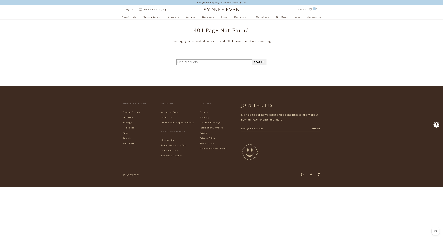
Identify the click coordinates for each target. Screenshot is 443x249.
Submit (316, 128)
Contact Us (167, 140)
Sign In (129, 9)
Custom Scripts (131, 112)
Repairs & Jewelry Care (174, 145)
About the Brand (170, 112)
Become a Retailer (171, 156)
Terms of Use (207, 143)
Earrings (127, 123)
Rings (126, 133)
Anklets (127, 138)
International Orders (211, 128)
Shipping (204, 117)
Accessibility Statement (213, 148)
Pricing (203, 133)
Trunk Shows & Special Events (177, 123)
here (237, 41)
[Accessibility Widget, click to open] (436, 124)
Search (259, 62)
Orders (204, 112)
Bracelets (128, 117)
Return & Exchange (210, 123)
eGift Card (129, 143)
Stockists (166, 117)
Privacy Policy (207, 138)
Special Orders (169, 150)
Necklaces (128, 128)
